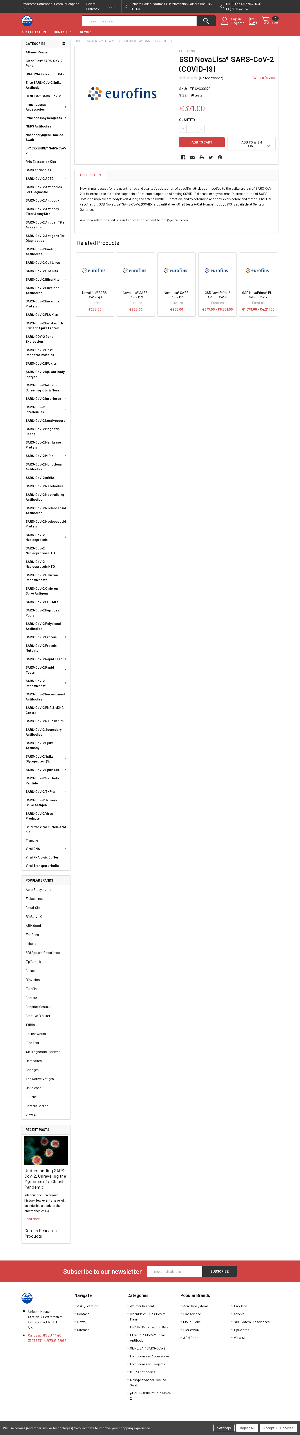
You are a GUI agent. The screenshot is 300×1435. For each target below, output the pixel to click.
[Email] (192, 157)
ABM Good (33, 925)
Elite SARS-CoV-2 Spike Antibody (43, 84)
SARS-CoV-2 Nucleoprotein (37, 537)
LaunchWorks (36, 1033)
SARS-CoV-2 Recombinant (36, 683)
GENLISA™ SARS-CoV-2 (43, 96)
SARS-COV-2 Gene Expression (39, 339)
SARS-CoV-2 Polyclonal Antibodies (43, 626)
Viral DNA (33, 849)
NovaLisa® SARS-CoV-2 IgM (136, 294)
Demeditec (34, 1061)
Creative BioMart (38, 1015)
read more (32, 1219)
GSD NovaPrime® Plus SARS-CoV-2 (258, 294)
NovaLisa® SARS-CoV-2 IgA (177, 294)
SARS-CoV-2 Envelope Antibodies (43, 290)
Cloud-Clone (34, 907)
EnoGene (32, 934)
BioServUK (34, 916)
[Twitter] (211, 157)
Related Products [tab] (98, 242)
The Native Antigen (40, 1079)
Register (237, 23)
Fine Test (32, 1042)
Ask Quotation (34, 32)
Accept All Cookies (278, 1428)
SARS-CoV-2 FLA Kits (42, 314)
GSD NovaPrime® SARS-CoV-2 (217, 294)
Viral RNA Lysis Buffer (42, 857)
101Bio (30, 1024)
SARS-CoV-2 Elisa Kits (43, 279)
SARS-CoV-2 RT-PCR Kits (45, 721)
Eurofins (32, 988)
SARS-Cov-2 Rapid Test (44, 659)
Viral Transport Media (42, 866)
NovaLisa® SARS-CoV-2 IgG (95, 294)
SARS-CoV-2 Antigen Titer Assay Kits (46, 224)
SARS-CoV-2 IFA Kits (41, 363)
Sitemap (83, 1330)
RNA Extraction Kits (41, 162)
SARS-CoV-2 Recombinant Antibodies (45, 696)
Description (90, 175)
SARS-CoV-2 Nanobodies (44, 486)
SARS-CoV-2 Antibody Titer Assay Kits (42, 211)
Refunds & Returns (182, 1419)
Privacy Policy (246, 1419)
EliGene (31, 1097)
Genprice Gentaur (38, 1006)
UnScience (33, 1088)
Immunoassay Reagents (44, 118)
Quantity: (188, 119)
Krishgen (32, 1070)
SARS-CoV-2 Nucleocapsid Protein (46, 523)
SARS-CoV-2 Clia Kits (42, 271)
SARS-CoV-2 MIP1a (40, 456)
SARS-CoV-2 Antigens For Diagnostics (45, 238)
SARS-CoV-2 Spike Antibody (40, 745)
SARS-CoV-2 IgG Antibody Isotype (45, 374)
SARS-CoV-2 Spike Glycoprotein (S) (40, 758)
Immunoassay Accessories (36, 106)
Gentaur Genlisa (37, 1106)
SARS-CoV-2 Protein (41, 637)
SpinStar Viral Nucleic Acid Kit (46, 829)
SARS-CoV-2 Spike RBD (43, 770)
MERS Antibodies (38, 126)
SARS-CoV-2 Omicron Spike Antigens (42, 590)
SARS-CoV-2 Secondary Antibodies (43, 732)
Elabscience (34, 898)
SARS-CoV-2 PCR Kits (42, 602)
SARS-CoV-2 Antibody (42, 200)
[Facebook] (183, 157)
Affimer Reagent (38, 52)
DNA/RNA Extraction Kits (45, 74)
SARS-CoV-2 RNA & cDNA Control (45, 710)
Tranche (32, 840)
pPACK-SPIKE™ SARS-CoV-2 (46, 150)
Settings (224, 1428)
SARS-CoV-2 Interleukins (35, 409)
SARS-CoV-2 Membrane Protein (43, 444)
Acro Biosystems (38, 889)
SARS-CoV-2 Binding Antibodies (41, 251)
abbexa (31, 943)
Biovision (33, 979)
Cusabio (32, 970)
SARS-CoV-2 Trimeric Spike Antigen (42, 802)
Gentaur (31, 997)
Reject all (247, 1428)
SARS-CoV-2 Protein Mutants (41, 648)
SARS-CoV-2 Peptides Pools (42, 612)
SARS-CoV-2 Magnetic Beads (43, 431)
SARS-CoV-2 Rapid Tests (40, 669)
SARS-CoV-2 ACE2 (39, 178)
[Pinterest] (220, 157)
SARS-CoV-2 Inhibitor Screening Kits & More (42, 387)
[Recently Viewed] (255, 21)
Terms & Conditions (53, 1419)
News (84, 32)
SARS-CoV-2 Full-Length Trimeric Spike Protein (44, 325)
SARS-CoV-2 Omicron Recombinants (42, 577)
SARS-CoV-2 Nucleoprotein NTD (40, 564)
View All (31, 1115)
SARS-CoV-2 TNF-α (40, 791)
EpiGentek (33, 961)
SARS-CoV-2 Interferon (43, 398)
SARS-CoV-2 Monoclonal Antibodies (44, 466)
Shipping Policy (118, 1419)
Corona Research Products (40, 1233)
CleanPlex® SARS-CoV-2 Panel (44, 63)
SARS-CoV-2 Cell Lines (43, 262)
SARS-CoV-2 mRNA (40, 478)
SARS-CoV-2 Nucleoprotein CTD (40, 550)
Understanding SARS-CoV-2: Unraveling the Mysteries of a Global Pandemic (45, 1178)
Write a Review (264, 77)
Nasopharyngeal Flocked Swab (44, 137)
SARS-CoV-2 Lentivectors (45, 420)
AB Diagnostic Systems (43, 1051)
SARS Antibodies (38, 170)
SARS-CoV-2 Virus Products (39, 815)
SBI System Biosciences (43, 952)
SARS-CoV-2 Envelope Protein (43, 303)
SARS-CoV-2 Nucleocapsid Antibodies (46, 510)
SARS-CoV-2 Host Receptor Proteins (40, 352)
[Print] (202, 157)
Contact (61, 32)
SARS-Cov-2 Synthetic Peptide (43, 780)
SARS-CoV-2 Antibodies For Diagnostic (44, 189)
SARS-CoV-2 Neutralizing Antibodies (45, 497)
